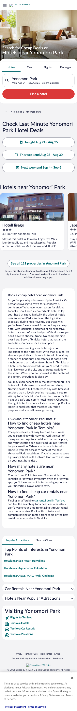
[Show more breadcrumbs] (5, 111)
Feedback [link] (58, 658)
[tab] (11, 67)
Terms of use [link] (31, 653)
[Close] (72, 678)
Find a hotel (38, 94)
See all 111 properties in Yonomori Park (38, 263)
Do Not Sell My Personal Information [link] (31, 658)
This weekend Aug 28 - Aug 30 (41, 154)
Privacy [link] (18, 653)
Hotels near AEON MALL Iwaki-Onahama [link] (29, 575)
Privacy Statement (15, 707)
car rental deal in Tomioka (49, 500)
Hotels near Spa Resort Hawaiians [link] (24, 560)
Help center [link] (46, 653)
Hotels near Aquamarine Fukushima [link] (25, 568)
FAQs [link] (57, 653)
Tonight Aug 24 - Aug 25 (41, 142)
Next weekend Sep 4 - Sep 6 (41, 167)
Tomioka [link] (17, 112)
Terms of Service (36, 707)
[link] (38, 618)
